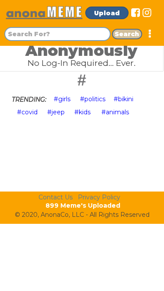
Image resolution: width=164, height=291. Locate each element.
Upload (107, 13)
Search (127, 34)
